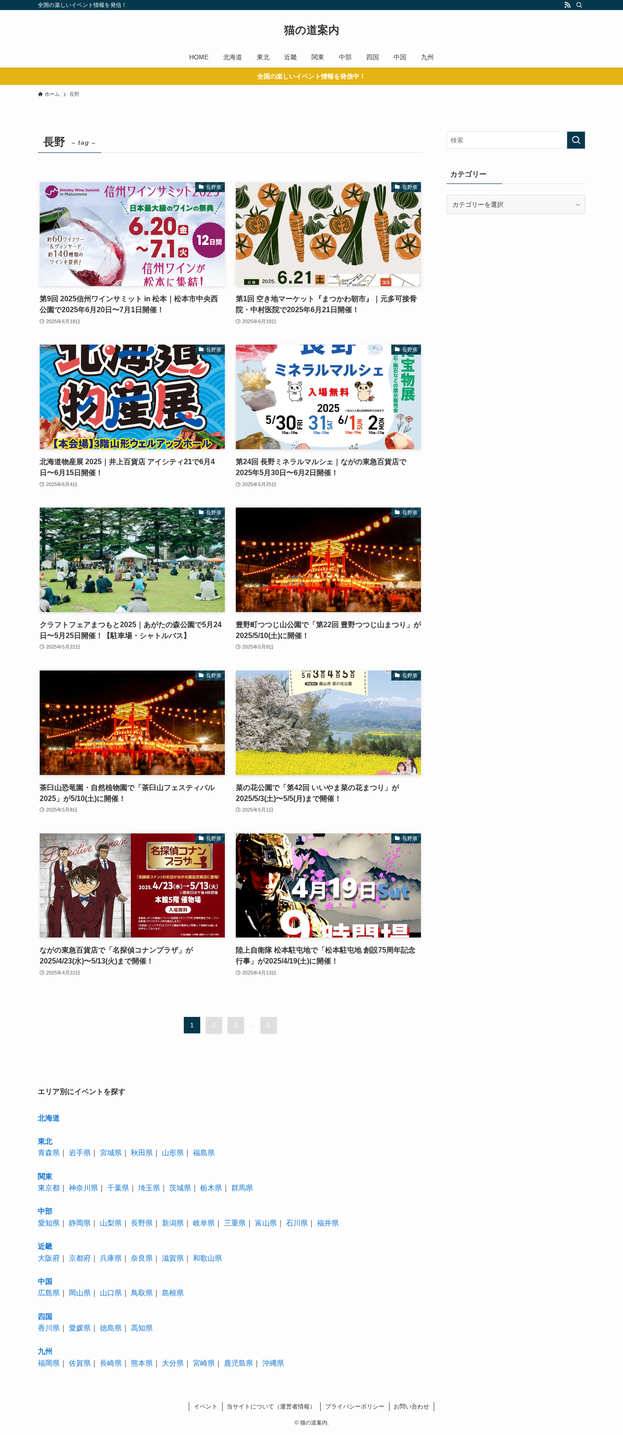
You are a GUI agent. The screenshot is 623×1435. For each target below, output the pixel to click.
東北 (45, 1141)
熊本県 (142, 1363)
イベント (206, 1406)
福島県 (204, 1153)
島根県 (173, 1293)
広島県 (49, 1293)
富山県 (266, 1223)
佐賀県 (80, 1363)
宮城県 (111, 1153)
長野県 (142, 1223)
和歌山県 (207, 1258)
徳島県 (111, 1328)
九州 (45, 1351)
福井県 (328, 1223)
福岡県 (49, 1363)
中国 (45, 1281)
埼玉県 (149, 1188)
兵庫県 (111, 1258)
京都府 (80, 1258)
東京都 (49, 1188)
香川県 (49, 1328)
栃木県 (211, 1188)
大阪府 (49, 1258)
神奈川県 (83, 1188)
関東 (45, 1176)
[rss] (567, 5)
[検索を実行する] (576, 140)
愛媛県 (80, 1328)
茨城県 (180, 1188)
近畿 (45, 1246)
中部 (45, 1211)
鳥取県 (142, 1293)
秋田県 (142, 1153)
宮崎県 (204, 1363)
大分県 (173, 1363)
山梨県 (111, 1223)
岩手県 (80, 1153)
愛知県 (49, 1223)
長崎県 (111, 1363)
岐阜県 (204, 1223)
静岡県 (80, 1223)
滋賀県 (173, 1258)
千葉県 (118, 1188)
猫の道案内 (311, 30)
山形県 (173, 1153)
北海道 (49, 1118)
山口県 (111, 1293)
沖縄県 (273, 1363)
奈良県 (142, 1258)
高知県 (142, 1328)
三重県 (235, 1223)
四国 (45, 1316)
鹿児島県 (238, 1363)
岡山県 (80, 1293)
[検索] (579, 5)
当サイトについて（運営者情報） (271, 1406)
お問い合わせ (411, 1406)
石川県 (297, 1223)
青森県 (49, 1153)
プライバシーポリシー (354, 1406)
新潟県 (173, 1223)
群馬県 (242, 1188)
